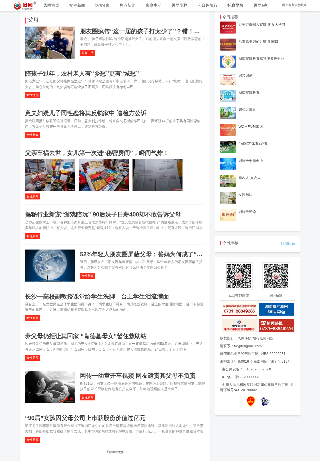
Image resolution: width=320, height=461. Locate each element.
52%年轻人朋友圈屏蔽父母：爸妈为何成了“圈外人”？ (152, 254)
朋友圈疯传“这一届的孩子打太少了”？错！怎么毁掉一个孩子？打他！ (173, 31)
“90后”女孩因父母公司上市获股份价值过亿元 (85, 417)
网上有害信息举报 (294, 5)
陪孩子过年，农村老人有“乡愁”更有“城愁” (82, 73)
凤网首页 (51, 5)
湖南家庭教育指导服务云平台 (261, 59)
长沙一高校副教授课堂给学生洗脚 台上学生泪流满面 (97, 296)
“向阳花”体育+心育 (253, 144)
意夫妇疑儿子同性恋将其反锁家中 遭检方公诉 (86, 113)
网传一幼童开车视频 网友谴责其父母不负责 (138, 375)
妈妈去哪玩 (247, 110)
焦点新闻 (128, 5)
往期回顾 (288, 244)
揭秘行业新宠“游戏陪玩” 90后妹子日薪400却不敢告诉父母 (103, 214)
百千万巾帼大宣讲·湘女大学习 (261, 25)
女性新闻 (77, 5)
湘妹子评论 (247, 212)
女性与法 (245, 195)
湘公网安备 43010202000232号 (247, 369)
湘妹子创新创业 (250, 161)
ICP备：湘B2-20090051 (241, 377)
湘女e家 (102, 5)
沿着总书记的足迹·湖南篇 (258, 42)
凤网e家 (261, 5)
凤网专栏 (180, 5)
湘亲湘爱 (245, 76)
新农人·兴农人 (249, 178)
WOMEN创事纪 (250, 127)
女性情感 (32, 95)
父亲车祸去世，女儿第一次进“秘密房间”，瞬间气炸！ (97, 152)
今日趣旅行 (208, 5)
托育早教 (236, 5)
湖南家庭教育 (249, 93)
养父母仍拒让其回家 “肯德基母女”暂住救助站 (86, 336)
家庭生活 (154, 5)
